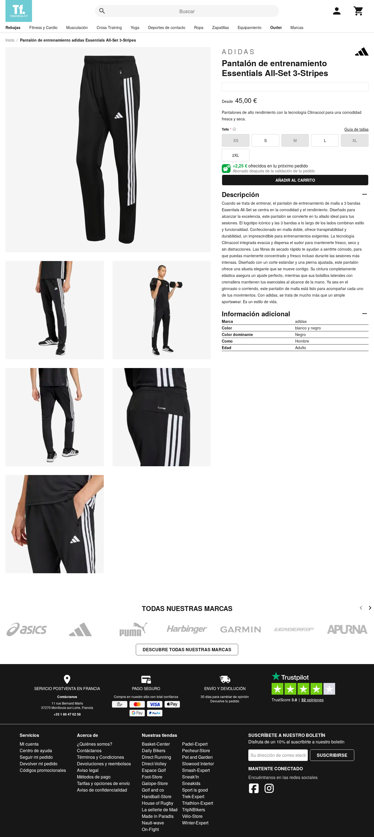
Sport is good (195, 790)
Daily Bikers (153, 750)
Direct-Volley (154, 763)
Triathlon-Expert (197, 803)
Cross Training (109, 27)
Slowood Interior (198, 763)
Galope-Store (155, 783)
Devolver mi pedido (38, 763)
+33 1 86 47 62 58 (67, 714)
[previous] (361, 608)
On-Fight (150, 829)
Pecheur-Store (196, 750)
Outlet (276, 27)
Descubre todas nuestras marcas (187, 649)
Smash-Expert (196, 770)
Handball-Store (156, 796)
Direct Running (156, 757)
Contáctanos (67, 696)
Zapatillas (220, 27)
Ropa (198, 27)
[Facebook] (253, 789)
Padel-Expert (195, 744)
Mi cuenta (29, 744)
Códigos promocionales (43, 770)
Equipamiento (249, 27)
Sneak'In (190, 777)
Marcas (296, 27)
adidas (239, 51)
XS (235, 140)
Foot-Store (152, 777)
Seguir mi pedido (36, 757)
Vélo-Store (192, 816)
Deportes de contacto (166, 27)
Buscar (187, 11)
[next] (370, 608)
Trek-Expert (193, 796)
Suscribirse (332, 755)
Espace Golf (154, 770)
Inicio (10, 40)
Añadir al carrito (295, 180)
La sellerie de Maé (160, 809)
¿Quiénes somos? (94, 744)
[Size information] (234, 129)
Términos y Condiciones (100, 757)
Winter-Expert (195, 822)
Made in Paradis (158, 816)
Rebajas (13, 27)
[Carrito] (358, 10)
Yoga (135, 27)
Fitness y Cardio (43, 27)
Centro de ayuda (36, 750)
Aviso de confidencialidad (102, 790)
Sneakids (191, 783)
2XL (235, 155)
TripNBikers (193, 809)
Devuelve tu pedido (224, 701)
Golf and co (153, 790)
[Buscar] (102, 11)
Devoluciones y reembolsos (104, 763)
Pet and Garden (197, 757)
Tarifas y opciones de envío (103, 783)
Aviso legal (88, 770)
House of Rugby (157, 803)
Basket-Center (156, 744)
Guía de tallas (356, 129)
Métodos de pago (94, 777)
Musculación (77, 27)
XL (354, 140)
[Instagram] (269, 789)
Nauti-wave (153, 822)
